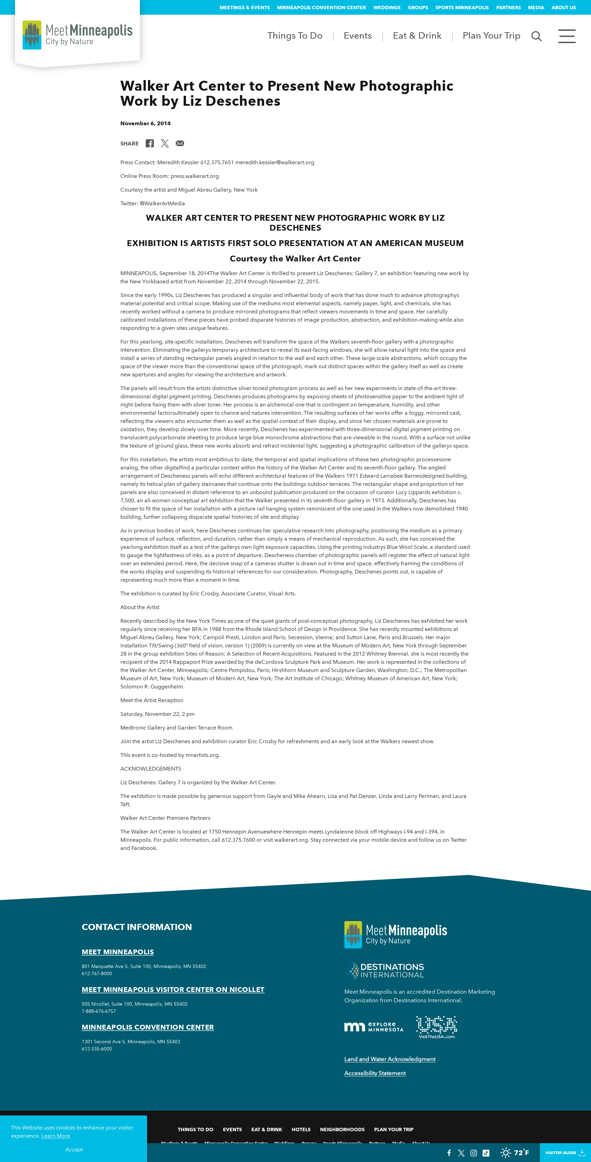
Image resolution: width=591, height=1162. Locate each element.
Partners (508, 7)
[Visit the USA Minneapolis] (436, 1027)
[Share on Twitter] (165, 143)
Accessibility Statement (375, 1073)
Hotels (301, 1129)
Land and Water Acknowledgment (389, 1059)
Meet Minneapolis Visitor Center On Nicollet (173, 989)
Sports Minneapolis (462, 7)
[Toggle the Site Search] (536, 35)
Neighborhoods (342, 1129)
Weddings (386, 7)
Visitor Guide (561, 1152)
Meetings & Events (245, 7)
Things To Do (295, 35)
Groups (418, 7)
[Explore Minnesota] (374, 1027)
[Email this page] (180, 143)
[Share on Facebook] (150, 143)
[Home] (77, 35)
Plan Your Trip (492, 35)
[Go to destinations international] (384, 970)
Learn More (55, 1136)
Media (536, 7)
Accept (73, 1149)
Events (358, 35)
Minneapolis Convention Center (321, 7)
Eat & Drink (417, 35)
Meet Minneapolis (118, 952)
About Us (564, 7)
